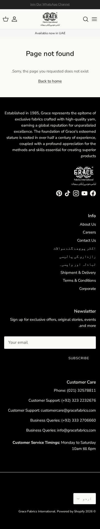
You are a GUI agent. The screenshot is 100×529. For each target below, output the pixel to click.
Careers (89, 232)
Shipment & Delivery (78, 272)
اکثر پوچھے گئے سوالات (75, 248)
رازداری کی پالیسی (77, 256)
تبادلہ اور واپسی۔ (77, 264)
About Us (88, 224)
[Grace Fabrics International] (50, 19)
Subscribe (78, 358)
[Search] (83, 19)
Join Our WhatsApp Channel (50, 4)
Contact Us (86, 240)
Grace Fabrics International (36, 511)
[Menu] (94, 19)
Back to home (50, 81)
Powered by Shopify (71, 511)
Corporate (87, 288)
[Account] (17, 19)
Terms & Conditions (79, 280)
